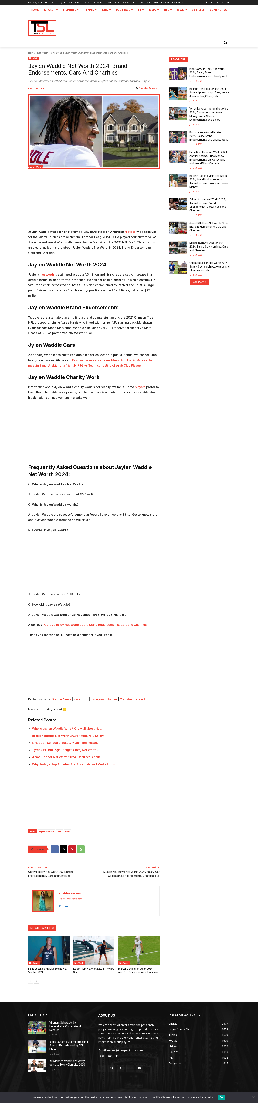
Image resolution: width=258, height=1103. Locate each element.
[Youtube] (228, 3)
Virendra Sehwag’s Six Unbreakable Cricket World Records (65, 1026)
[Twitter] (120, 1068)
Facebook (81, 699)
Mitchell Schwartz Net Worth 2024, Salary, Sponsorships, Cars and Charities (208, 246)
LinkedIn (140, 699)
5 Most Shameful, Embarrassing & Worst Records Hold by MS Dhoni (68, 1045)
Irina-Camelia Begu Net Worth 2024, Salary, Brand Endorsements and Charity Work (208, 72)
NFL (59, 831)
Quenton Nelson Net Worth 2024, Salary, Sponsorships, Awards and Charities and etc (209, 266)
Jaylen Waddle (46, 831)
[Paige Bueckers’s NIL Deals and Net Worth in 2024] (49, 950)
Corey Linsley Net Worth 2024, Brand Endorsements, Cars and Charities (95, 625)
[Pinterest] (72, 849)
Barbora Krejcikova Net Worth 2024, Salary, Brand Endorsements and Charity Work (208, 136)
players (140, 387)
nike (67, 831)
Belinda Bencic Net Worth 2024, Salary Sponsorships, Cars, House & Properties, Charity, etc (209, 92)
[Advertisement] (94, 201)
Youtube (126, 699)
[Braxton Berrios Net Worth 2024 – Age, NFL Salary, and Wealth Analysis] (139, 950)
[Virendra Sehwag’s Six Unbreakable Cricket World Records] (37, 1027)
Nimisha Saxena (148, 88)
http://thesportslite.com (70, 898)
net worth (47, 274)
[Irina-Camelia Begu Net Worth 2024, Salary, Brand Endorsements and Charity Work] (178, 73)
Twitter (112, 699)
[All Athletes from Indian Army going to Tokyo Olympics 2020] (37, 1065)
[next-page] (36, 981)
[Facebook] (207, 3)
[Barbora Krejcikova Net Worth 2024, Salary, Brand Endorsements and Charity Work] (178, 137)
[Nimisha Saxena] (43, 901)
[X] (217, 3)
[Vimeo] (222, 3)
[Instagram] (212, 3)
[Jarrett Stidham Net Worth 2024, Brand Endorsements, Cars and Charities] (178, 227)
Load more (198, 282)
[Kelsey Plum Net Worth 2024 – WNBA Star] (94, 950)
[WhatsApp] (81, 849)
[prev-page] (30, 981)
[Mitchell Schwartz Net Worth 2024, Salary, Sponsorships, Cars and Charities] (178, 247)
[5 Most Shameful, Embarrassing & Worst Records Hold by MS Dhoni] (37, 1046)
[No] (253, 1097)
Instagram (98, 699)
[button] (225, 42)
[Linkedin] (66, 905)
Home (31, 52)
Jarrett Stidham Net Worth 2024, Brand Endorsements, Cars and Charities (208, 227)
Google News (61, 699)
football (130, 232)
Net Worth (42, 52)
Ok (221, 1097)
